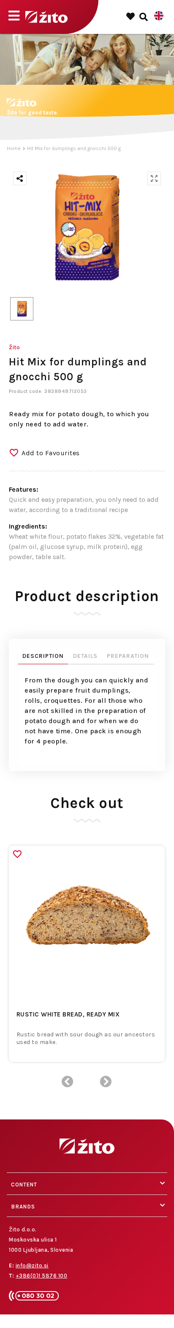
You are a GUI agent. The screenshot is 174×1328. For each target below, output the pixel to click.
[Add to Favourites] (17, 854)
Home (14, 148)
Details (85, 656)
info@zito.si (32, 1265)
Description (43, 656)
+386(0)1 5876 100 (42, 1275)
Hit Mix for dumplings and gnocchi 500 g (74, 148)
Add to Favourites (51, 453)
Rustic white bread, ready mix (68, 1014)
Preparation (128, 656)
